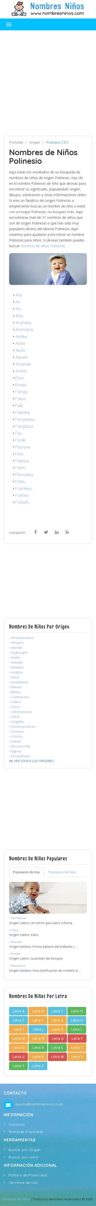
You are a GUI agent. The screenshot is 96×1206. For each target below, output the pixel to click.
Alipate (21, 357)
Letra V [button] (38, 1056)
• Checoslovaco (20, 711)
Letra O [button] (58, 1038)
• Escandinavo (19, 756)
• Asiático (16, 672)
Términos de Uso (23, 1182)
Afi (17, 301)
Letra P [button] (77, 1038)
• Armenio (16, 667)
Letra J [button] (38, 1029)
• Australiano (18, 682)
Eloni (19, 377)
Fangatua (24, 426)
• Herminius (17, 918)
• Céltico (15, 702)
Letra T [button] (77, 1047)
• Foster (14, 953)
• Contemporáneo (22, 726)
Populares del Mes (62, 872)
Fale (19, 405)
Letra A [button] (18, 1011)
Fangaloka (25, 419)
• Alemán (15, 647)
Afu (18, 308)
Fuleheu (22, 495)
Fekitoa (22, 460)
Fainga (21, 391)
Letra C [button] (57, 1011)
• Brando (15, 942)
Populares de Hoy (26, 872)
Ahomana (24, 329)
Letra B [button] (38, 1011)
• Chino (14, 716)
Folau (20, 481)
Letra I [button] (18, 1029)
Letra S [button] (57, 1047)
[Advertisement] (48, 83)
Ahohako (23, 322)
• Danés (15, 741)
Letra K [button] (57, 1029)
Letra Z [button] (38, 1065)
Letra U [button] (18, 1056)
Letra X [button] (77, 1056)
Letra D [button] (77, 1011)
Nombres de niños (16, 1199)
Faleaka (22, 412)
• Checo (14, 707)
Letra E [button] (18, 1020)
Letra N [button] (38, 1038)
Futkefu (22, 502)
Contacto (17, 1124)
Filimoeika (24, 474)
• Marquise (17, 965)
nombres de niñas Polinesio (43, 245)
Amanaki (23, 364)
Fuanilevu (23, 488)
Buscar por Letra (23, 1157)
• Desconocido (20, 746)
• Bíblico (15, 692)
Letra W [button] (57, 1056)
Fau (18, 433)
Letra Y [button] (18, 1065)
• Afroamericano (21, 637)
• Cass (13, 930)
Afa (18, 295)
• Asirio (14, 677)
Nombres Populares (26, 1132)
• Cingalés (16, 721)
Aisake (21, 336)
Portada (16, 142)
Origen (34, 142)
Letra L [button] (76, 1029)
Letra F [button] (38, 1020)
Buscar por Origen (25, 1150)
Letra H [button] (77, 1020)
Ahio (19, 315)
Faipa (20, 398)
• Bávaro (15, 687)
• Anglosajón (18, 652)
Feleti (20, 467)
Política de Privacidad (28, 1175)
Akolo (20, 350)
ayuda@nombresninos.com (39, 1104)
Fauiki (20, 440)
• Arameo (16, 662)
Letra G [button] (57, 1020)
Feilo (19, 453)
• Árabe (14, 657)
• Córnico (15, 736)
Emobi (21, 384)
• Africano (16, 642)
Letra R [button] (38, 1047)
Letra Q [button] (19, 1047)
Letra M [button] (18, 1038)
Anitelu (21, 371)
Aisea (20, 343)
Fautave (22, 447)
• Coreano (16, 731)
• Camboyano (19, 697)
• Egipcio (15, 751)
